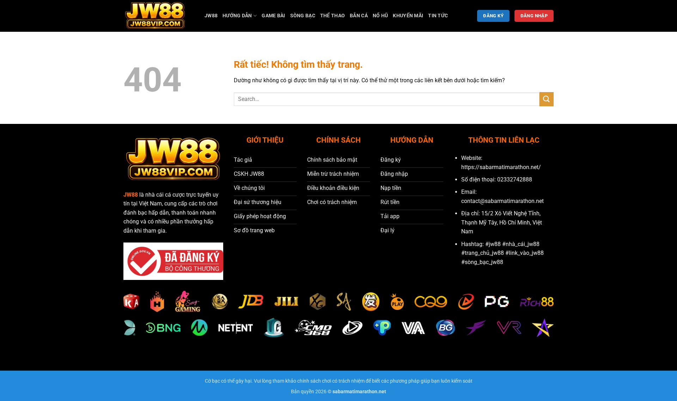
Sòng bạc (302, 16)
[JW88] (158, 16)
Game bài (273, 16)
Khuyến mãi (408, 16)
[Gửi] (546, 99)
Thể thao (332, 16)
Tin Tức (438, 16)
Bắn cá (359, 16)
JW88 (211, 16)
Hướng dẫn (237, 16)
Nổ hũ (380, 16)
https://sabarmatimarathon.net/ (501, 167)
